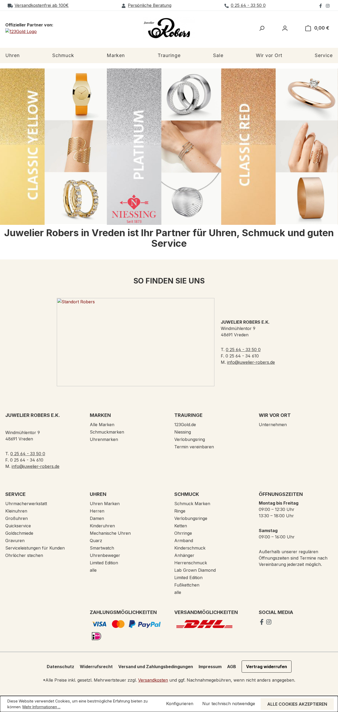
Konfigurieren (179, 703)
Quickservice (18, 525)
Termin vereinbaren (194, 446)
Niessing (182, 432)
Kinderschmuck (189, 548)
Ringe (179, 511)
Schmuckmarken (107, 432)
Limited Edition (104, 562)
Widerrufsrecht (96, 666)
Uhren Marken (105, 503)
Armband (183, 540)
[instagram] (328, 5)
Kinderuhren (102, 525)
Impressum (210, 666)
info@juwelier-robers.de (251, 362)
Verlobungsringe (190, 518)
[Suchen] (261, 28)
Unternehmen (273, 424)
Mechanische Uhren (110, 533)
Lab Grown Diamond (195, 570)
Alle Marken (102, 424)
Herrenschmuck (190, 562)
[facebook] (321, 5)
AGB (231, 666)
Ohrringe (183, 533)
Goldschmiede (19, 533)
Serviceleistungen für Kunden (35, 548)
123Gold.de (185, 424)
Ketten (180, 525)
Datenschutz (60, 666)
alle (93, 570)
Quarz (96, 540)
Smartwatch (102, 548)
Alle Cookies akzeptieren (297, 704)
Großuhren (16, 518)
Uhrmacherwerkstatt (26, 503)
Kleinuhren (16, 511)
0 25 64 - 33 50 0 (248, 5)
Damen (97, 518)
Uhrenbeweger (105, 555)
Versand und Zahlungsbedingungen (155, 666)
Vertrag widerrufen (266, 666)
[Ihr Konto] (285, 28)
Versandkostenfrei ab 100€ (42, 5)
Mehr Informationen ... (41, 707)
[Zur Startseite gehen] (169, 28)
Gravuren (15, 540)
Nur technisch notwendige (228, 703)
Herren (97, 511)
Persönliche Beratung (149, 5)
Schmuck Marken (192, 503)
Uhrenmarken (104, 439)
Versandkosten (153, 680)
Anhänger (184, 555)
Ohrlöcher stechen (24, 555)
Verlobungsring (189, 439)
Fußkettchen (186, 585)
